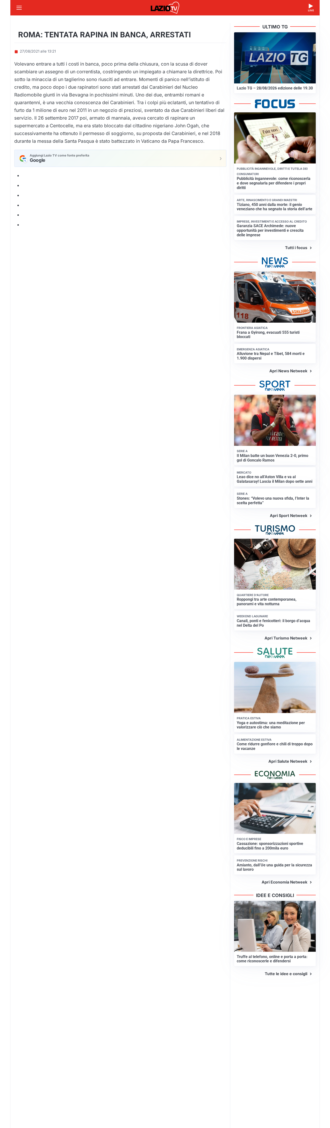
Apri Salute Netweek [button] (287, 761)
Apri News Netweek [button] (288, 370)
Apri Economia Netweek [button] (284, 882)
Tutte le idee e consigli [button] (286, 973)
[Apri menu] (19, 8)
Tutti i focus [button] (296, 247)
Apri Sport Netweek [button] (288, 515)
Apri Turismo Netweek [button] (286, 638)
